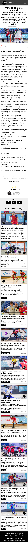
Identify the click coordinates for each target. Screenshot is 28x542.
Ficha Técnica (15, 540)
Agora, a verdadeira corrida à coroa (13, 430)
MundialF (4, 298)
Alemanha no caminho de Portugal (12, 316)
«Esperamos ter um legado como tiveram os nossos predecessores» (12, 227)
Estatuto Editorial (21, 540)
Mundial (18, 26)
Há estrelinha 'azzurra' (8, 257)
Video (8, 238)
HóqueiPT (10, 540)
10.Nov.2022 (11, 26)
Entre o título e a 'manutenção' (11, 343)
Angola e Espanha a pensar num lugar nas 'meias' (12, 372)
